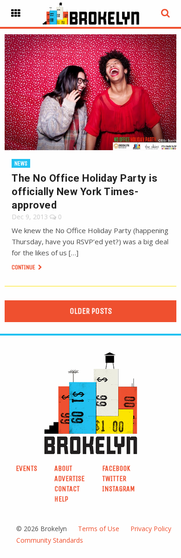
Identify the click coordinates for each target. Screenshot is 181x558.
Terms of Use (98, 528)
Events (26, 468)
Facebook (116, 468)
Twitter (114, 478)
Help (61, 499)
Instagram (118, 488)
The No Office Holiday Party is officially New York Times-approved (84, 191)
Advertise (69, 478)
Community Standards (49, 540)
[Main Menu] (15, 13)
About (63, 468)
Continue (24, 267)
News (20, 163)
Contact (67, 488)
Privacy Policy (150, 528)
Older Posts (91, 311)
